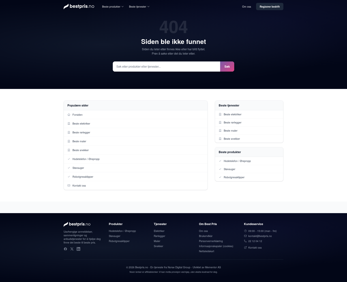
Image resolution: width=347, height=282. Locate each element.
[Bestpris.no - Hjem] (79, 6)
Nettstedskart (206, 251)
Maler (157, 241)
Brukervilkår (206, 236)
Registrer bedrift (270, 6)
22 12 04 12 (255, 241)
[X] (72, 249)
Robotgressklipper (119, 241)
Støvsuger (114, 236)
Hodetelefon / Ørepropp (122, 231)
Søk (227, 66)
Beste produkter (111, 6)
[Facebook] (65, 249)
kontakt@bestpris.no (260, 236)
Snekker (158, 246)
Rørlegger (159, 236)
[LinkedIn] (78, 249)
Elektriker (159, 231)
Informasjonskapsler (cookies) (216, 246)
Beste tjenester (137, 6)
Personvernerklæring (211, 241)
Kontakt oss (255, 247)
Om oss (246, 6)
